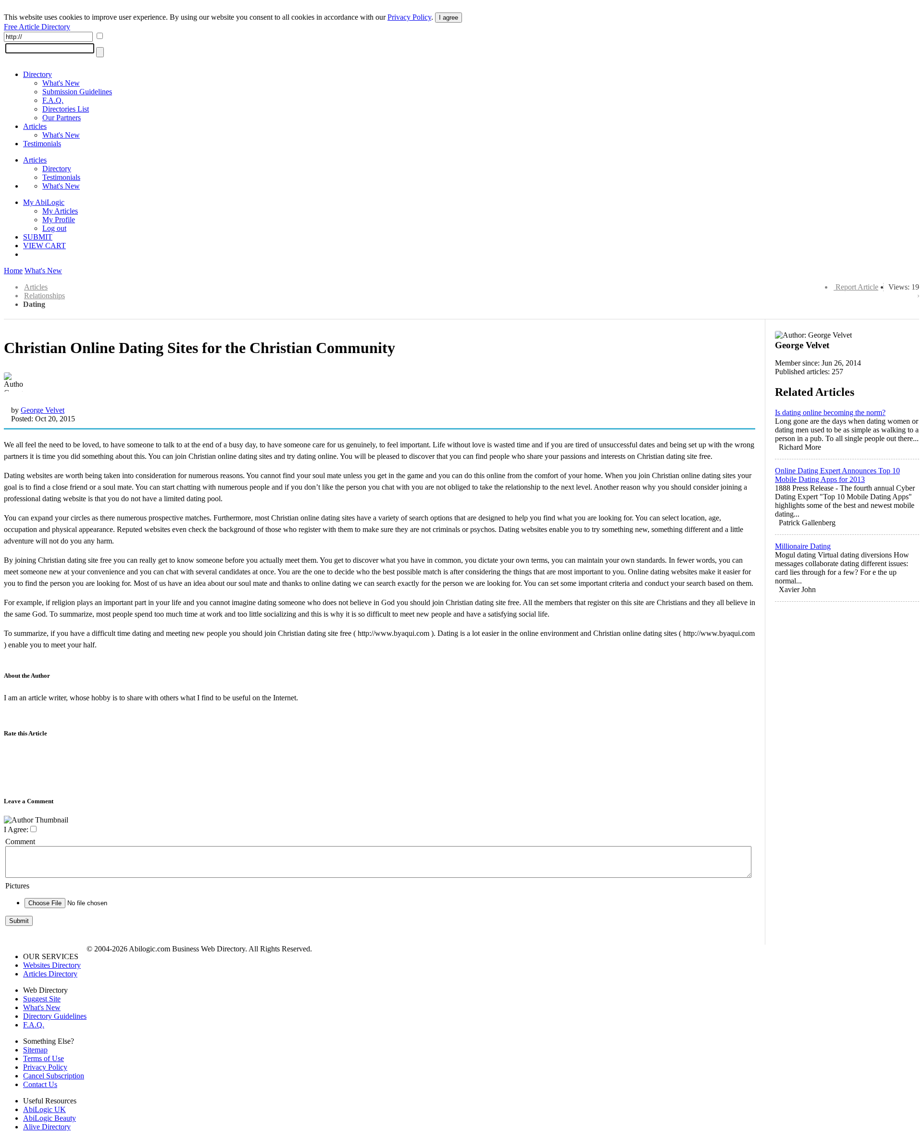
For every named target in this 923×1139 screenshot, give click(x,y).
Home (13, 270)
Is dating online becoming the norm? (830, 412)
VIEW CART (44, 245)
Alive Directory (47, 1127)
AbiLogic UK (44, 1109)
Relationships (44, 295)
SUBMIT (37, 237)
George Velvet (42, 410)
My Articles (60, 211)
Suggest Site (42, 999)
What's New (61, 83)
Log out (54, 228)
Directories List (65, 109)
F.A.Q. (52, 100)
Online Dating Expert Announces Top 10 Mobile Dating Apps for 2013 (837, 475)
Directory (37, 74)
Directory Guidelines (55, 1016)
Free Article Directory (37, 27)
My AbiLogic (43, 202)
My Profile (58, 219)
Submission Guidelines (77, 92)
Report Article (857, 287)
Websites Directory (52, 965)
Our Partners (61, 118)
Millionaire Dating (803, 546)
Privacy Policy (409, 17)
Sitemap (35, 1050)
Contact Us (40, 1084)
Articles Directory (50, 974)
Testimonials (42, 143)
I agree (448, 17)
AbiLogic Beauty (49, 1118)
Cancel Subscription (53, 1076)
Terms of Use (43, 1058)
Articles (35, 126)
